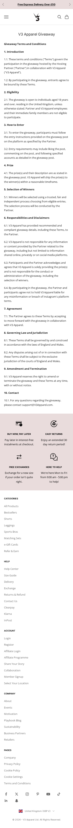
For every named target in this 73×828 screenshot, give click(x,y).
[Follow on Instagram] (27, 794)
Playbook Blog (12, 720)
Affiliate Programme (16, 657)
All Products (11, 506)
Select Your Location (16, 683)
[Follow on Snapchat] (17, 801)
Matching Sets (12, 538)
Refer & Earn (11, 551)
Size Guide (10, 575)
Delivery (9, 582)
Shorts (8, 519)
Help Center (11, 569)
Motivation (10, 714)
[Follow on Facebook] (6, 794)
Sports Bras (11, 531)
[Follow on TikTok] (59, 794)
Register (9, 644)
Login (7, 638)
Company (10, 757)
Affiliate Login (12, 651)
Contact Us (10, 601)
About (8, 701)
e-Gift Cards (11, 544)
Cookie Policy (12, 770)
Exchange (10, 588)
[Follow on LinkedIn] (6, 801)
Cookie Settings (13, 777)
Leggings (9, 525)
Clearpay (9, 607)
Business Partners (15, 733)
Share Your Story (14, 664)
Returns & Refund (14, 594)
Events (8, 707)
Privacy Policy (12, 764)
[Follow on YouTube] (48, 794)
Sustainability (12, 727)
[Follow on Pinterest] (38, 794)
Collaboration (12, 670)
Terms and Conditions (17, 783)
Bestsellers (10, 512)
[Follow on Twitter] (17, 794)
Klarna (8, 614)
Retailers (9, 739)
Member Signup (13, 676)
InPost (8, 620)
